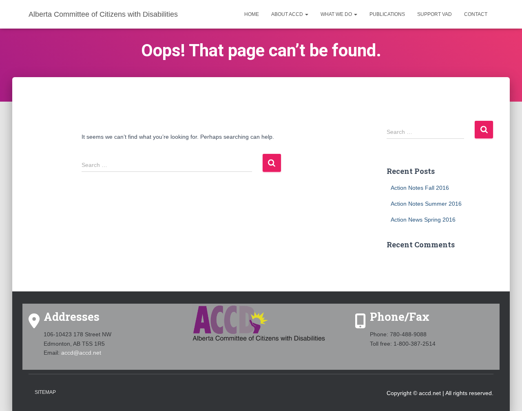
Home (251, 14)
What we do (337, 14)
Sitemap (45, 392)
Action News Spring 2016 (423, 219)
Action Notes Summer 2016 (426, 203)
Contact (475, 14)
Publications (387, 14)
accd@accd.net (81, 352)
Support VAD (434, 14)
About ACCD (287, 14)
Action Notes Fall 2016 (420, 187)
